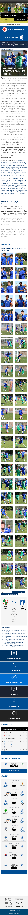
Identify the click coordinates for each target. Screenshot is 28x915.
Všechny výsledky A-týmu (14, 871)
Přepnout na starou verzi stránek (20, 19)
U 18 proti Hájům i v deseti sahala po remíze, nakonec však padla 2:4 (14, 646)
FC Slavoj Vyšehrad (9, 15)
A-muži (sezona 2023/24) (11, 594)
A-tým (3, 594)
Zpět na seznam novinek (7, 49)
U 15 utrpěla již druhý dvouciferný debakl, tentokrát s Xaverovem (14, 640)
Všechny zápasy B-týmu (14, 770)
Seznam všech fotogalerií (18, 592)
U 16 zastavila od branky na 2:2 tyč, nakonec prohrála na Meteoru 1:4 (14, 642)
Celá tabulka (14, 753)
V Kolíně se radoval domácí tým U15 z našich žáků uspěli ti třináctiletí (14, 633)
